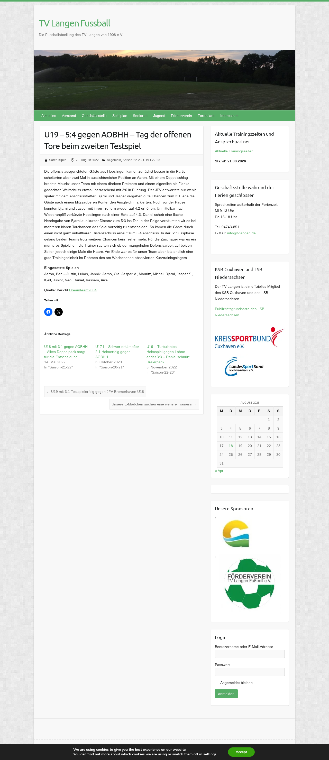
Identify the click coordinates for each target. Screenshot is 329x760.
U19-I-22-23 (151, 160)
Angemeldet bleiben (236, 683)
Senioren (140, 116)
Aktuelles (48, 116)
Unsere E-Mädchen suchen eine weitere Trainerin (154, 404)
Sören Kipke (57, 160)
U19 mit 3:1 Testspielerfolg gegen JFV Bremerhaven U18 (95, 392)
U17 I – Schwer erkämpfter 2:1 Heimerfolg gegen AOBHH (117, 352)
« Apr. (219, 471)
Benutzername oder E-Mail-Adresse (244, 647)
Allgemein (114, 160)
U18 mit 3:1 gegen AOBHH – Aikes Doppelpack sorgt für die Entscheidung (66, 352)
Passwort (222, 665)
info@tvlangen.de (241, 233)
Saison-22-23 (132, 160)
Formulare (206, 116)
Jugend (159, 116)
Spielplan (119, 116)
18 (231, 446)
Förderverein (181, 116)
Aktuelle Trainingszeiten (234, 151)
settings (209, 754)
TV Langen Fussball (74, 22)
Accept (241, 751)
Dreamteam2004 (83, 290)
